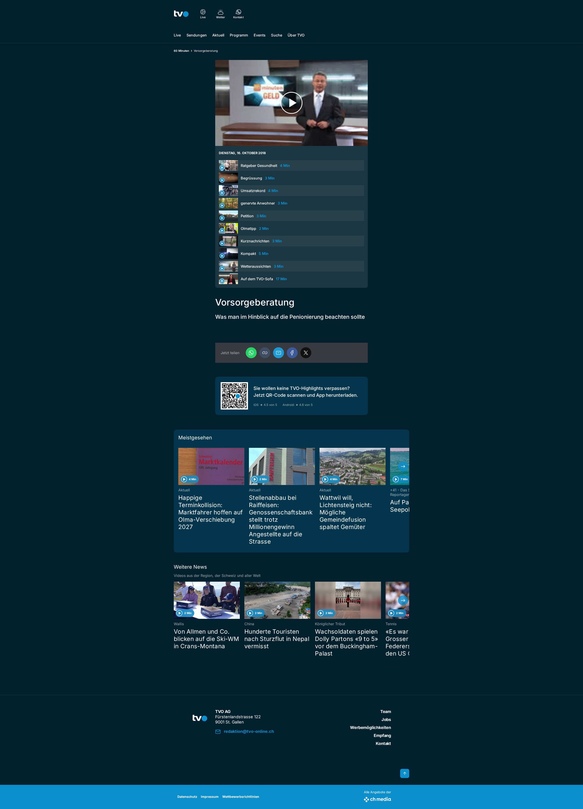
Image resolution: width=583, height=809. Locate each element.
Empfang (382, 735)
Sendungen (197, 35)
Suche (276, 35)
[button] (264, 352)
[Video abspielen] (291, 103)
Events (260, 35)
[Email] (278, 352)
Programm (239, 35)
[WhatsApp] (251, 352)
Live (177, 35)
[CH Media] (377, 798)
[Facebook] (292, 352)
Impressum (210, 797)
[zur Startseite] (181, 13)
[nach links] (180, 467)
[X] (305, 352)
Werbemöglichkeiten (370, 727)
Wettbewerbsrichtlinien (240, 797)
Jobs (386, 719)
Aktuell (218, 35)
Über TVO (296, 35)
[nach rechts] (403, 467)
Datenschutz (187, 797)
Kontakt (383, 743)
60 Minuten (181, 50)
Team (385, 711)
